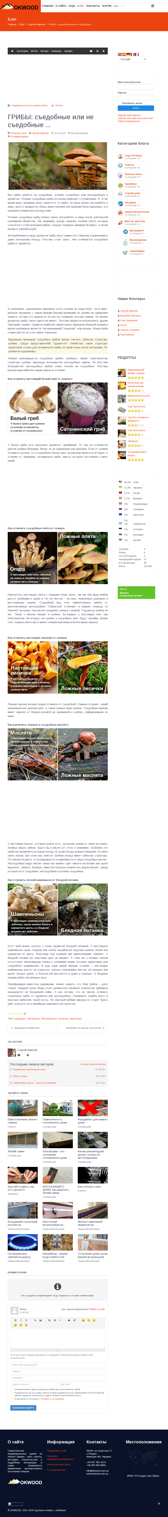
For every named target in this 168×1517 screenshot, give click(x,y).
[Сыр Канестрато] (122, 433)
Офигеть (15, 1325)
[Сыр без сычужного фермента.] (122, 420)
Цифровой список (54, 1320)
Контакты (93, 6)
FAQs (72, 6)
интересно (34, 1018)
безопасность (49, 1018)
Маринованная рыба (139, 395)
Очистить (74, 1320)
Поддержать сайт (57, 1450)
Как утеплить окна (89, 1186)
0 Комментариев (19, 136)
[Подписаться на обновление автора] (19, 1055)
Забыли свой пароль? (129, 115)
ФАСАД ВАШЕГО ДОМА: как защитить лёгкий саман (56, 1189)
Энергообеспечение (19, 1229)
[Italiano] (133, 54)
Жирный (15, 1320)
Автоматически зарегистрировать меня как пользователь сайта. (47, 1389)
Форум (106, 6)
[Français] (137, 54)
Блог (80, 6)
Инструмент (137, 230)
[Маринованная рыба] (122, 399)
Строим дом (49, 1126)
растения (76, 1018)
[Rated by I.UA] (15, 1504)
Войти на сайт (97, 1309)
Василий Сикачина (130, 315)
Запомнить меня (132, 103)
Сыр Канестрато (137, 430)
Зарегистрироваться (129, 121)
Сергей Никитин (40, 133)
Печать (59, 105)
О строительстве (56, 1470)
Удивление (94, 1320)
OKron (123, 325)
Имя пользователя (129, 82)
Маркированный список (49, 1320)
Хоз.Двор (130, 202)
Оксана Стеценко (129, 330)
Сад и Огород (133, 155)
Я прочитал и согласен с (39, 1399)
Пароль (122, 92)
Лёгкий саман (16, 1151)
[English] (120, 54)
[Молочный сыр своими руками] (122, 386)
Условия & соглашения (52, 1399)
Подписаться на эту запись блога (29, 105)
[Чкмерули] (122, 444)
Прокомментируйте (23, 1407)
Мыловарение (138, 240)
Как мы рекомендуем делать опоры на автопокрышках (91, 1154)
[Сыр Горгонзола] (122, 410)
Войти (136, 108)
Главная (47, 6)
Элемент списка (60, 1320)
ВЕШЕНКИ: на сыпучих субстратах (83, 1028)
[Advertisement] (58, 81)
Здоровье (13, 1193)
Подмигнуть (26, 1325)
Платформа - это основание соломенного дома (55, 1154)
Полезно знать (19, 133)
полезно (64, 1018)
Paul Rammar (127, 334)
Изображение (40, 1320)
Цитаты (69, 1320)
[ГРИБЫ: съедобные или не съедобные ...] (58, 166)
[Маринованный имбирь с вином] (122, 373)
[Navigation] (152, 6)
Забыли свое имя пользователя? (135, 118)
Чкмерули (133, 441)
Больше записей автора (93, 1064)
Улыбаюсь (88, 1320)
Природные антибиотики (26, 1028)
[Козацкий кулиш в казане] (122, 455)
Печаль (20, 1325)
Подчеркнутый (26, 1320)
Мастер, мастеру (135, 221)
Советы (12, 1126)
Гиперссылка (35, 1320)
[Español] (124, 54)
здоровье (20, 1018)
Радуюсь (83, 1320)
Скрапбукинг (137, 251)
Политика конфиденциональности (60, 1457)
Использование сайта (59, 1464)
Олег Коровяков (128, 320)
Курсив (20, 1320)
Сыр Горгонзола (136, 406)
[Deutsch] (128, 54)
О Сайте (60, 6)
